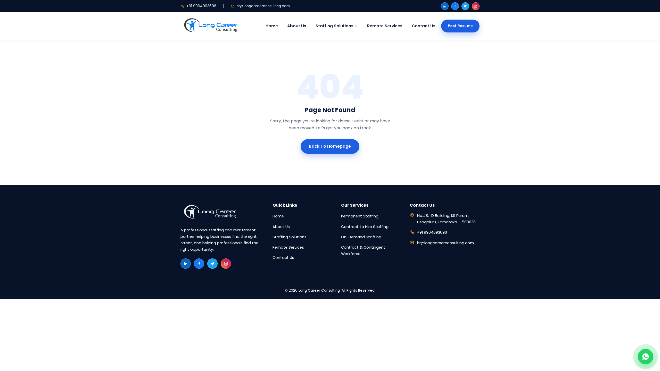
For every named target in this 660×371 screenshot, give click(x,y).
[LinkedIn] (445, 6)
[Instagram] (476, 6)
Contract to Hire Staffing (365, 226)
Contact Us (423, 26)
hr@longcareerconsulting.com (263, 6)
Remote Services (384, 26)
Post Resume (460, 25)
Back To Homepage (330, 146)
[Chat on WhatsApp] (645, 356)
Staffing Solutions (334, 26)
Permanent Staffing (359, 216)
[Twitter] (465, 6)
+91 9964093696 (201, 6)
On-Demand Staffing (361, 237)
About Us (296, 26)
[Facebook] (455, 6)
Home (272, 26)
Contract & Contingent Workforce (363, 250)
